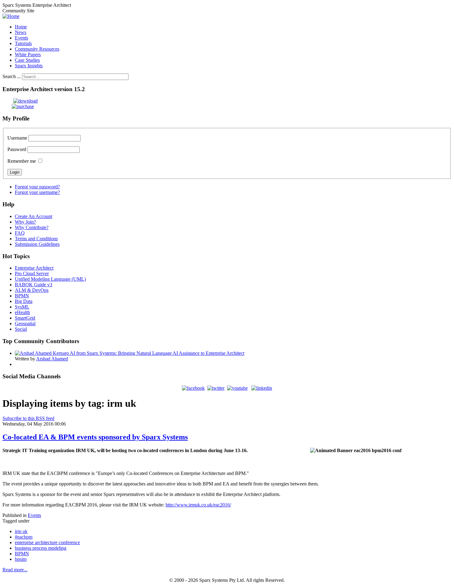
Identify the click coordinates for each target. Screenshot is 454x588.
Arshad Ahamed (52, 358)
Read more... (14, 569)
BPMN (22, 553)
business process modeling (40, 548)
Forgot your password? (37, 186)
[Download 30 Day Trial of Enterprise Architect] (20, 100)
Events (34, 515)
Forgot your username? (37, 192)
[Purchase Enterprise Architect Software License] (18, 106)
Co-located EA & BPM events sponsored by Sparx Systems (95, 437)
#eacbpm (23, 537)
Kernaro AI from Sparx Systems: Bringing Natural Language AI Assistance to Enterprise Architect (148, 353)
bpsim (21, 559)
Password (16, 149)
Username (17, 138)
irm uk (21, 531)
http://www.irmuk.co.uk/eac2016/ (198, 504)
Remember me (21, 161)
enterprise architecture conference (47, 542)
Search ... (11, 76)
